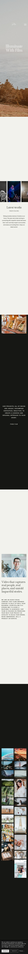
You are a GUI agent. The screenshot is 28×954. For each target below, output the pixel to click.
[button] (25, 24)
